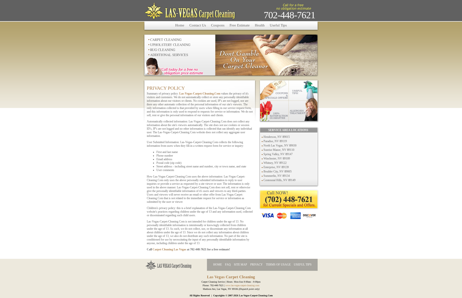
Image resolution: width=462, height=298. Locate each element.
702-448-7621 (289, 15)
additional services (169, 54)
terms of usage (278, 264)
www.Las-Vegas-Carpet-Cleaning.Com (242, 285)
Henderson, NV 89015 (276, 137)
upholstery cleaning (170, 44)
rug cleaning (162, 49)
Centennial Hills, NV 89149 (279, 180)
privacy (256, 264)
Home (179, 25)
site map (240, 264)
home (217, 264)
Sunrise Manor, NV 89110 (278, 150)
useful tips (303, 264)
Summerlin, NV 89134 (276, 176)
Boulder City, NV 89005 (277, 171)
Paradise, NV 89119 (275, 141)
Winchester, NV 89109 (276, 158)
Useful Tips (278, 25)
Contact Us (197, 25)
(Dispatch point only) (249, 289)
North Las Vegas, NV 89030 (279, 145)
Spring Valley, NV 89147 (278, 154)
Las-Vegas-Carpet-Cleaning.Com (199, 93)
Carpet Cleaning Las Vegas (169, 249)
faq (228, 264)
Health (260, 25)
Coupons (218, 25)
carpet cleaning (165, 39)
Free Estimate (240, 25)
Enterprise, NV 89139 (276, 167)
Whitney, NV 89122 (275, 163)
